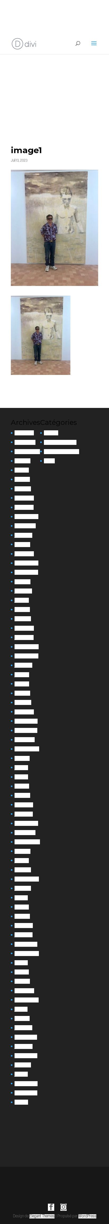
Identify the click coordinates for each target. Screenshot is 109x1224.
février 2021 (24, 804)
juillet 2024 (23, 535)
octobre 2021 (25, 739)
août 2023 (22, 581)
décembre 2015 (26, 1055)
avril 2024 (22, 544)
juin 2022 (22, 674)
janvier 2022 (24, 711)
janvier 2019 (24, 934)
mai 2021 (21, 776)
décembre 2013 (26, 1092)
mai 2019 (21, 897)
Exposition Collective (60, 442)
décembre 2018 (26, 944)
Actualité (51, 432)
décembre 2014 (26, 1083)
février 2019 (24, 925)
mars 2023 (23, 618)
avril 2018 (22, 972)
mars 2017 (22, 1018)
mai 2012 (21, 1102)
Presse (49, 460)
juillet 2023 (23, 591)
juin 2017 (21, 1009)
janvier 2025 (24, 507)
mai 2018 (21, 962)
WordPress (87, 1216)
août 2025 (22, 460)
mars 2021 (22, 795)
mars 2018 (22, 981)
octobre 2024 (25, 525)
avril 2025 (22, 479)
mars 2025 (23, 488)
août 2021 (22, 758)
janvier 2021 (24, 814)
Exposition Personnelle (61, 451)
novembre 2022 (26, 655)
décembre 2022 (27, 646)
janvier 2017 (23, 1027)
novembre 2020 (26, 823)
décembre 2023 (26, 563)
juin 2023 (22, 600)
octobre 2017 (24, 990)
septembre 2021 (27, 748)
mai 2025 (22, 470)
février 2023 (24, 628)
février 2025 (24, 498)
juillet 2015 (23, 1064)
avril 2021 (22, 786)
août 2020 (22, 851)
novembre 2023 (26, 572)
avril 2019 (22, 907)
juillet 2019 (23, 888)
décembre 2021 (26, 721)
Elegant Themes (41, 1216)
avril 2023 (22, 609)
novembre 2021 (26, 730)
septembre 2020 (27, 841)
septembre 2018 (27, 953)
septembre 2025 (27, 451)
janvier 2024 (24, 553)
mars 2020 (23, 869)
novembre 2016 (26, 1037)
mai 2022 (22, 683)
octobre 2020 (25, 832)
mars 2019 (22, 916)
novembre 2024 (26, 516)
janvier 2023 (24, 637)
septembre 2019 (27, 879)
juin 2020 (22, 860)
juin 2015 (21, 1074)
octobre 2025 (25, 442)
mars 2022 (23, 702)
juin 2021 (21, 767)
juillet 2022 (23, 665)
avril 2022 (22, 693)
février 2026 (24, 432)
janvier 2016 (24, 1046)
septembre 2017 (27, 999)
